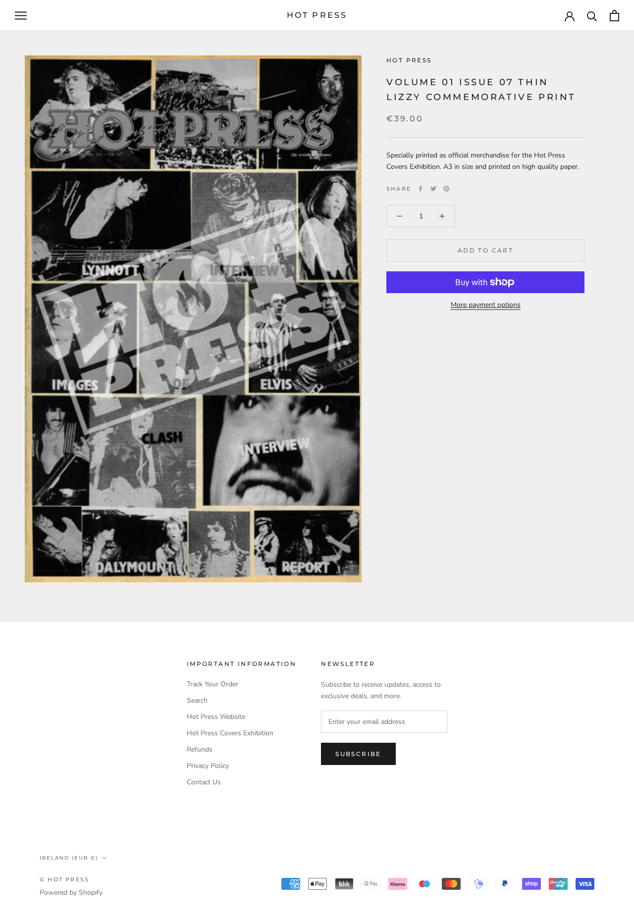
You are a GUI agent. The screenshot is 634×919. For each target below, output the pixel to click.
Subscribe (358, 754)
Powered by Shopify (71, 892)
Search (197, 700)
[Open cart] (614, 15)
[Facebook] (420, 189)
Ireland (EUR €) (69, 858)
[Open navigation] (21, 15)
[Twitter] (433, 189)
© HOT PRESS (64, 879)
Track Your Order (212, 684)
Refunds (199, 749)
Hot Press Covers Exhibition (230, 733)
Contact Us (204, 782)
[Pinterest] (446, 189)
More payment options (486, 304)
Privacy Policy (208, 765)
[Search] (592, 15)
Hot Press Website (216, 716)
